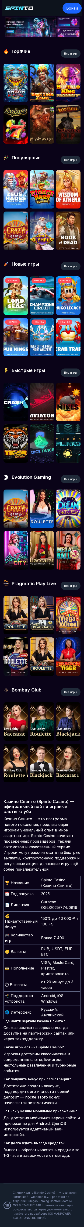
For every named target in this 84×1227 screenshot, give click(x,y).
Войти (72, 8)
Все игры (70, 53)
